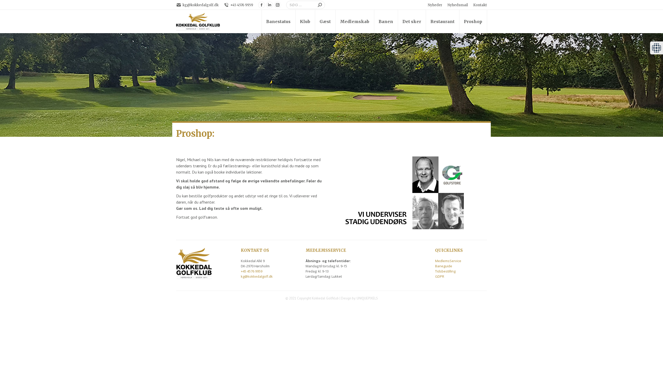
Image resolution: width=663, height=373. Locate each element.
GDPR (439, 276)
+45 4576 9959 (241, 5)
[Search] (320, 5)
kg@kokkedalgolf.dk (201, 5)
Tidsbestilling (445, 271)
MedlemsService (448, 261)
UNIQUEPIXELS (367, 298)
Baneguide (443, 266)
